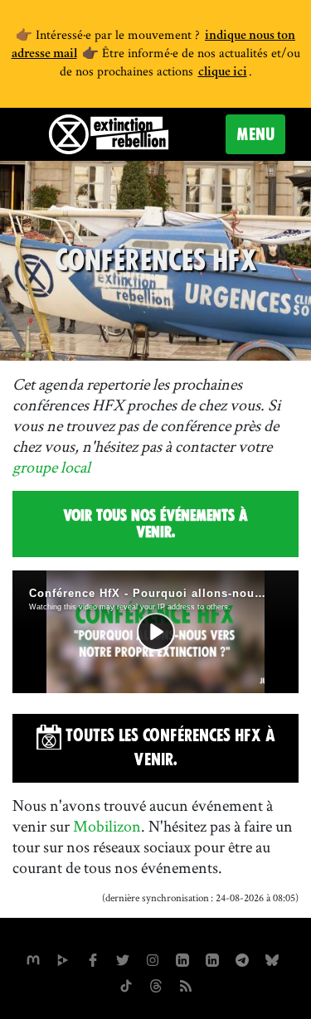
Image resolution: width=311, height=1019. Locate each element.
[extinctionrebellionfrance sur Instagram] (153, 958)
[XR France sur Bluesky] (272, 958)
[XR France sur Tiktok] (126, 984)
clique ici (222, 73)
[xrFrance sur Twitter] (123, 958)
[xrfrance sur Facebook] (93, 958)
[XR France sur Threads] (156, 984)
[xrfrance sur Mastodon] (33, 958)
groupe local (51, 467)
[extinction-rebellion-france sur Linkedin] (182, 958)
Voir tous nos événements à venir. (155, 524)
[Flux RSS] (186, 984)
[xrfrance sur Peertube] (63, 958)
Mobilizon (107, 826)
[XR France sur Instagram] (242, 958)
